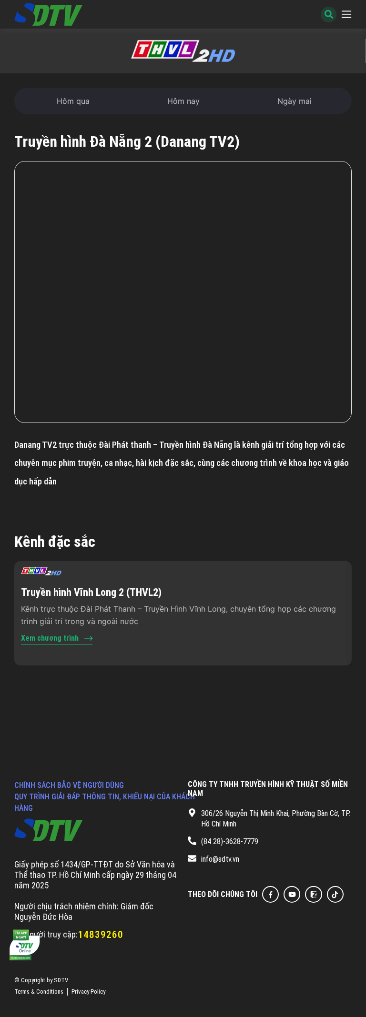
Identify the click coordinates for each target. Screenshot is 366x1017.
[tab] (73, 101)
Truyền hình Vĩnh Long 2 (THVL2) (91, 592)
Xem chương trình (50, 638)
